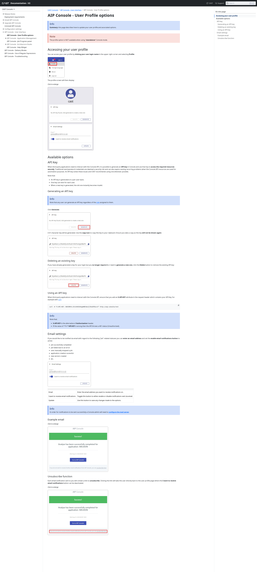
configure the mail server (119, 412)
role (97, 202)
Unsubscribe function (226, 38)
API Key (219, 21)
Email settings (222, 33)
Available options (223, 18)
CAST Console (53, 10)
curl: (60, 300)
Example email (223, 35)
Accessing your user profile (227, 16)
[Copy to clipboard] (178, 305)
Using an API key (224, 30)
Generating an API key (226, 24)
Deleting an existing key (227, 27)
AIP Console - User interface (70, 10)
